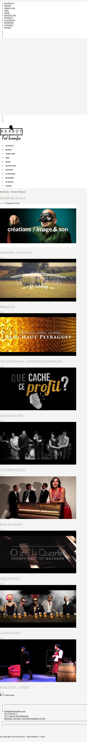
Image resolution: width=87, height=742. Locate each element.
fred (2, 203)
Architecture (10, 15)
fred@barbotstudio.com (15, 711)
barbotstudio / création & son (16, 252)
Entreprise (9, 23)
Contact (7, 27)
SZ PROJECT (8, 25)
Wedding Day (7, 306)
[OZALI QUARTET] (43, 552)
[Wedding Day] (43, 280)
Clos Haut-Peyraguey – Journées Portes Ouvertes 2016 (31, 361)
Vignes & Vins (9, 8)
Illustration (9, 20)
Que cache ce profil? (11, 415)
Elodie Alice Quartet (11, 524)
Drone (7, 13)
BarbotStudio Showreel (13, 198)
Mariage (7, 6)
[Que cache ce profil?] (43, 389)
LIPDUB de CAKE (10, 632)
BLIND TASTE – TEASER (14, 687)
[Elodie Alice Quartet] (43, 497)
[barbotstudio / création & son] (43, 226)
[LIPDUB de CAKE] (43, 606)
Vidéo (6, 11)
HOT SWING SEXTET (12, 469)
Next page (9, 695)
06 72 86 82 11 (11, 714)
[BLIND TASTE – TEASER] (43, 661)
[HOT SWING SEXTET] (43, 443)
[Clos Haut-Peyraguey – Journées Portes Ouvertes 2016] (43, 334)
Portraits (8, 18)
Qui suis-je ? (9, 3)
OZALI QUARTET (10, 578)
